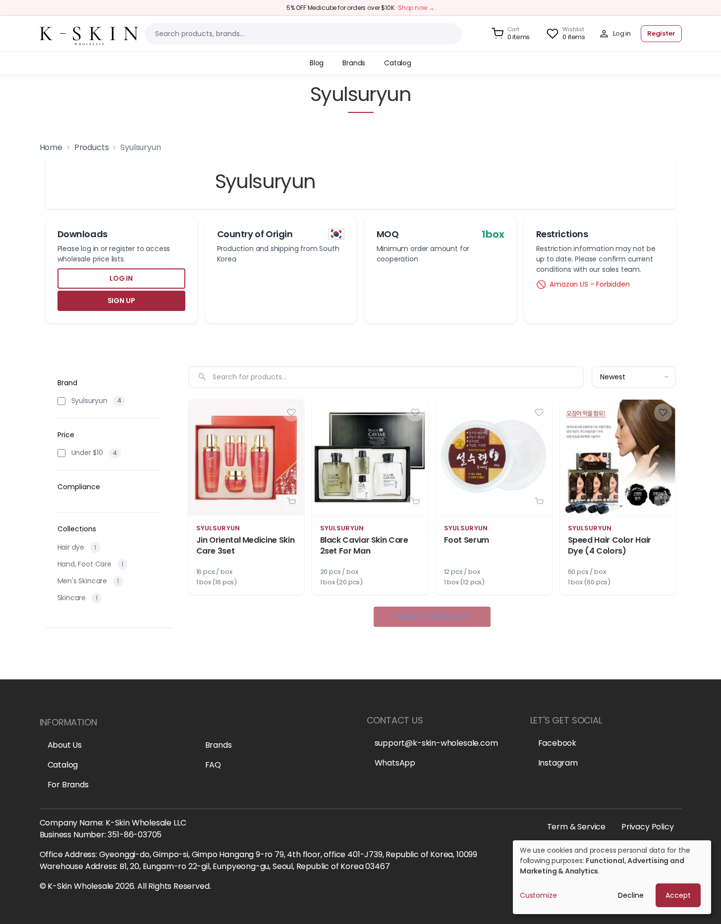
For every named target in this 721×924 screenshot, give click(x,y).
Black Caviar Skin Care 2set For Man (364, 545)
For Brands (68, 784)
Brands (218, 745)
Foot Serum (466, 540)
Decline (631, 895)
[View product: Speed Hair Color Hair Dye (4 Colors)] (618, 497)
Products (91, 147)
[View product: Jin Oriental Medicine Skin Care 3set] (246, 497)
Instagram (558, 763)
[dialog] (612, 877)
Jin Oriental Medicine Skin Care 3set (245, 545)
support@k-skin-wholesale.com (436, 743)
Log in (121, 278)
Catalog (63, 764)
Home (51, 147)
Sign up (121, 301)
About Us (65, 745)
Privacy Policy (647, 826)
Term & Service (576, 826)
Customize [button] (538, 895)
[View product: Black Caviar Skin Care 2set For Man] (370, 497)
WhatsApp (395, 763)
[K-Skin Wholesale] (89, 33)
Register (661, 33)
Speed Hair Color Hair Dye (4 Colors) (609, 545)
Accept (678, 895)
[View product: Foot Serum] (494, 497)
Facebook (557, 743)
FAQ (213, 764)
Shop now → (416, 7)
